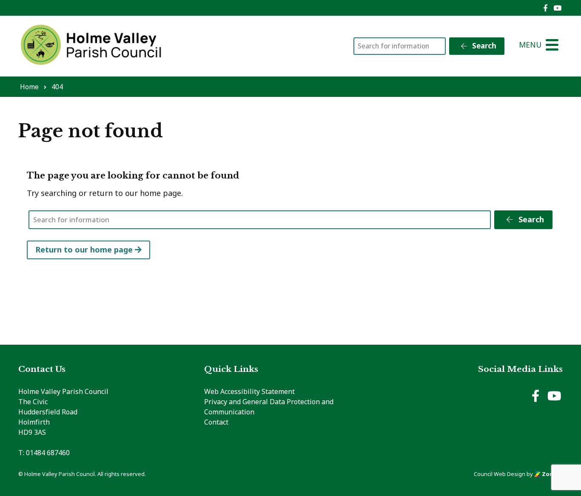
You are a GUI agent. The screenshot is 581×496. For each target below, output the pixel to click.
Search (483, 46)
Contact (216, 422)
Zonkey (552, 474)
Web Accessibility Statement (249, 391)
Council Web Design (499, 474)
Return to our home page (85, 249)
